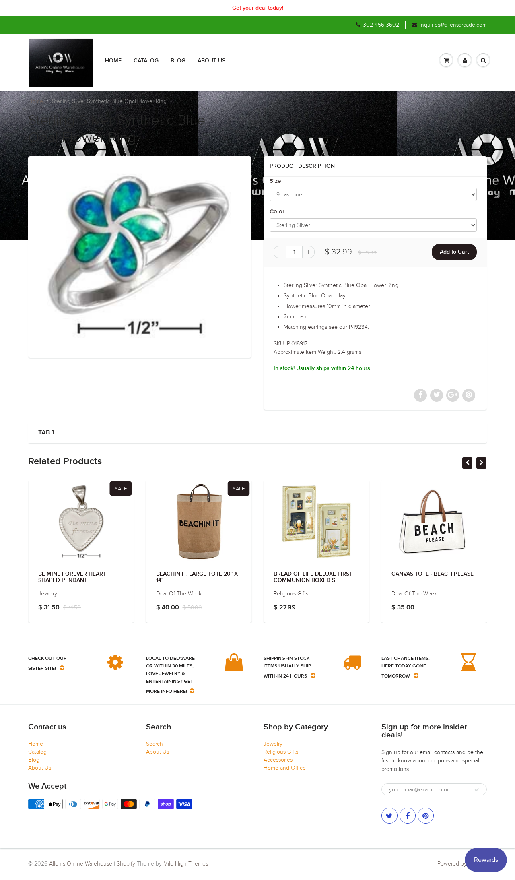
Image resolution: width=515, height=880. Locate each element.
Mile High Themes (185, 863)
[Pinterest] (426, 816)
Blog (178, 61)
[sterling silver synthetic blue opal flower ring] (139, 256)
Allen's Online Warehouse (80, 863)
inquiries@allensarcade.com (453, 24)
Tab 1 (46, 432)
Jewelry (273, 743)
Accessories (278, 759)
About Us (211, 61)
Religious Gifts (281, 751)
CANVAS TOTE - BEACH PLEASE (432, 574)
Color (277, 212)
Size (275, 181)
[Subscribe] (477, 789)
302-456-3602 (381, 24)
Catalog (146, 61)
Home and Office (285, 767)
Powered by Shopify (462, 863)
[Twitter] (389, 816)
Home (113, 61)
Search (154, 743)
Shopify (126, 863)
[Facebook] (408, 816)
